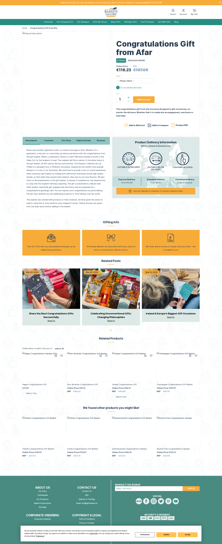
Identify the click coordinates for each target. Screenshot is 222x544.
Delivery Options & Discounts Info (156, 145)
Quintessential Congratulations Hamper (129, 449)
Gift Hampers (83, 22)
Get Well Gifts (164, 22)
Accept (187, 535)
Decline (166, 535)
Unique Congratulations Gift (124, 384)
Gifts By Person (100, 22)
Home (24, 28)
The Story (66, 140)
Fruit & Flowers (147, 22)
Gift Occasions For (65, 22)
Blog (176, 22)
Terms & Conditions (87, 519)
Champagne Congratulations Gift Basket (175, 384)
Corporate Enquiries (42, 519)
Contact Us (87, 491)
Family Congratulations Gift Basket (82, 449)
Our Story (43, 491)
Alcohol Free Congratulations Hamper (173, 449)
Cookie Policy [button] (93, 533)
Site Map (42, 507)
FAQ (86, 495)
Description (31, 140)
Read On (51, 321)
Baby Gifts (116, 22)
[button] (183, 12)
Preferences (145, 535)
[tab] (31, 141)
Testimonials (42, 495)
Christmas (48, 22)
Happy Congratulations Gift (34, 384)
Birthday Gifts (130, 22)
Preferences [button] (40, 536)
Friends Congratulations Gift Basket (38, 449)
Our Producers (42, 499)
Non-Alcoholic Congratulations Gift (82, 384)
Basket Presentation (42, 503)
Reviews (101, 140)
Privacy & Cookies (86, 523)
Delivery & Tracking (87, 499)
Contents (48, 140)
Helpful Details (83, 140)
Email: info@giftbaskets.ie (87, 503)
